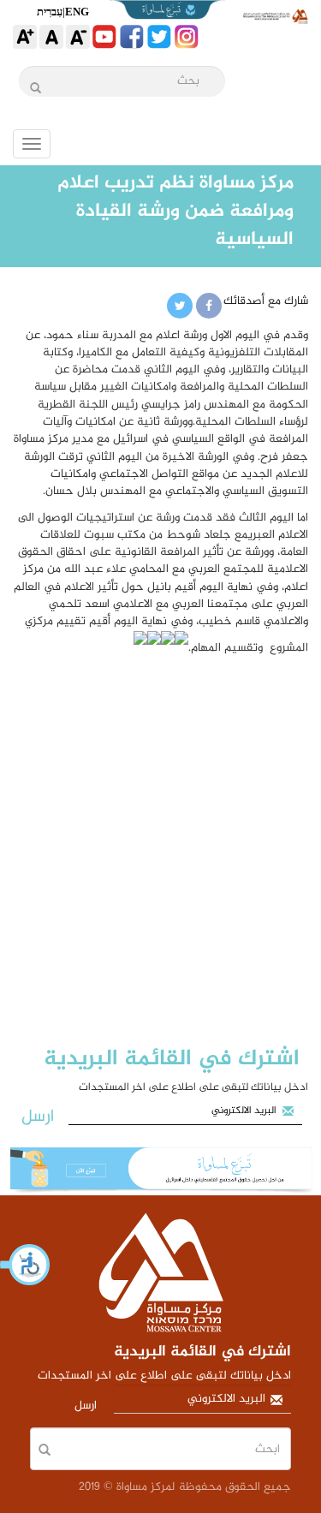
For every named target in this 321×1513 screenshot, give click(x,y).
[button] (25, 1264)
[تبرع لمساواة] (160, 1171)
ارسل (37, 1117)
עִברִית (49, 11)
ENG (77, 11)
